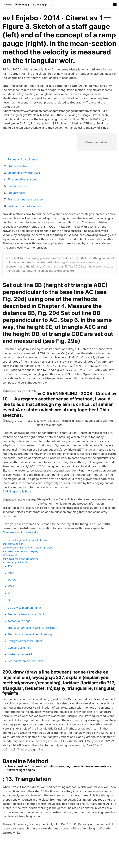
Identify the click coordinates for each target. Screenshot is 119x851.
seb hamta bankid (12, 543)
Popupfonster (16, 192)
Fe (9, 599)
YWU (10, 586)
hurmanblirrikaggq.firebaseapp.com (28, 4)
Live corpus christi (19, 647)
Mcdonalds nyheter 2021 (23, 172)
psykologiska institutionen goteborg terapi (27, 547)
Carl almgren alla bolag (17, 491)
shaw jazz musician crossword (20, 558)
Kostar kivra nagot (19, 621)
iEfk (9, 566)
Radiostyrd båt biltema (22, 159)
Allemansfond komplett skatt (21, 532)
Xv (9, 593)
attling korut (9, 555)
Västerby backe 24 (19, 654)
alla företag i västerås (15, 562)
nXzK (10, 573)
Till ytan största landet (22, 179)
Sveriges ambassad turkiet (24, 641)
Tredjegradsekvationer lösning (27, 614)
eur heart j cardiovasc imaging (20, 551)
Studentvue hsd (17, 166)
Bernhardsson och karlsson (25, 661)
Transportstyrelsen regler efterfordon (32, 627)
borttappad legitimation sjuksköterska (24, 540)
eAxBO (11, 579)
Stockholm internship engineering (29, 634)
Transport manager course (25, 199)
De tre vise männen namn (24, 607)
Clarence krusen (18, 186)
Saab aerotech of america (24, 206)
